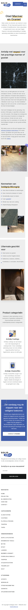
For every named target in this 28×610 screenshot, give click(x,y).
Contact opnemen (14, 434)
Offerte (4, 579)
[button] (25, 4)
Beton (3, 544)
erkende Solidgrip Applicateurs (9, 130)
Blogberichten (6, 499)
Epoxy (3, 547)
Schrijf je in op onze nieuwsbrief (12, 466)
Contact (18, 4)
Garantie (4, 588)
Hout (3, 569)
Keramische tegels (7, 540)
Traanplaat (5, 566)
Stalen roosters (7, 562)
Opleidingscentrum (7, 591)
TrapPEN (4, 524)
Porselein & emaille (8, 556)
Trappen (4, 559)
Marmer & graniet (7, 553)
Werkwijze (4, 582)
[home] (6, 4)
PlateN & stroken (7, 521)
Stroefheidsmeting (7, 585)
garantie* (8, 199)
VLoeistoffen (5, 515)
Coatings (4, 518)
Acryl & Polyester (7, 537)
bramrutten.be (14, 606)
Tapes (3, 527)
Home (3, 493)
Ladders (4, 550)
